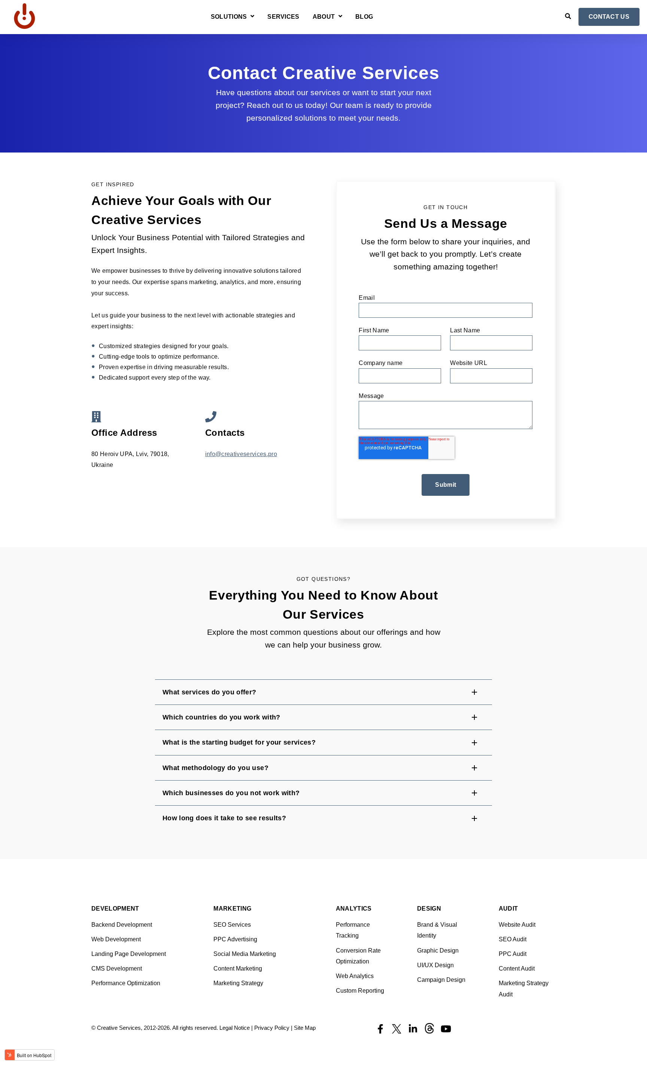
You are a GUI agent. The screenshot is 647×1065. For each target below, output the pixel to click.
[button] (323, 692)
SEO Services (232, 924)
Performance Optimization (125, 983)
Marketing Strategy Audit (524, 989)
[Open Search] (568, 16)
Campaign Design (441, 980)
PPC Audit (512, 954)
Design (429, 909)
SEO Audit (512, 939)
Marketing (232, 909)
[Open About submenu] (339, 16)
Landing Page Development (128, 954)
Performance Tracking (353, 930)
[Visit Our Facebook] (380, 1029)
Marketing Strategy (238, 983)
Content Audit (517, 968)
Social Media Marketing (244, 954)
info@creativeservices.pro (241, 454)
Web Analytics (355, 976)
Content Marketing (237, 968)
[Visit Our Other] (429, 1028)
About (324, 17)
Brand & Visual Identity (437, 930)
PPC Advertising (235, 939)
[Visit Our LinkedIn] (412, 1029)
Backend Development (121, 924)
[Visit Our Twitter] (396, 1029)
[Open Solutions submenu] (251, 16)
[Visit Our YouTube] (445, 1029)
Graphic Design (438, 950)
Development (115, 909)
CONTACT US (609, 16)
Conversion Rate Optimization (358, 956)
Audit (508, 909)
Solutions (229, 17)
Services (283, 17)
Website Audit (517, 924)
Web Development (116, 939)
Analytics (354, 909)
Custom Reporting (360, 990)
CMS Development (116, 968)
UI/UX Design (435, 965)
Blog (364, 17)
